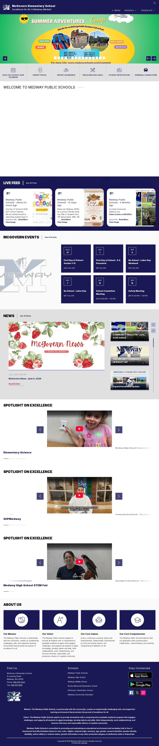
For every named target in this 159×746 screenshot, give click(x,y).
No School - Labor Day (75, 291)
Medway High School (76, 677)
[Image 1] (55, 58)
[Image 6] (72, 58)
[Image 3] (62, 58)
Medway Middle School (77, 682)
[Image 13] (97, 58)
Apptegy (84, 743)
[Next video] (118, 429)
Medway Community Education (80, 695)
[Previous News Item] (153, 325)
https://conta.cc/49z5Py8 (120, 214)
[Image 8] (79, 58)
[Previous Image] (148, 58)
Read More (23, 219)
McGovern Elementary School (80, 690)
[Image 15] (103, 58)
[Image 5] (69, 58)
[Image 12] (93, 58)
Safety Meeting (136, 291)
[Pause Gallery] (5, 58)
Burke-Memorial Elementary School (82, 686)
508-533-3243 (19, 682)
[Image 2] (58, 58)
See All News (25, 316)
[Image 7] (76, 58)
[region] (78, 132)
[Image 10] (86, 58)
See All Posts (31, 183)
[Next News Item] (153, 331)
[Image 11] (90, 58)
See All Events (51, 237)
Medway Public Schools (78, 673)
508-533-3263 (16, 685)
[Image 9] (83, 58)
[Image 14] (100, 58)
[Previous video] (40, 429)
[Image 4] (65, 58)
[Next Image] (154, 58)
